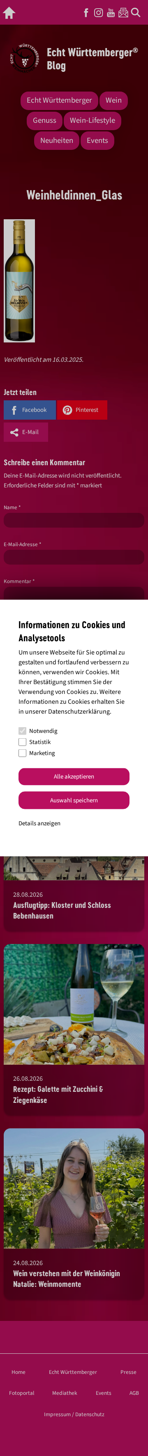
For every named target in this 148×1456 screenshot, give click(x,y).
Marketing (42, 753)
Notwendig (43, 731)
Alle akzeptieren (74, 776)
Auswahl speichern (74, 800)
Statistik (40, 742)
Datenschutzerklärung (79, 711)
